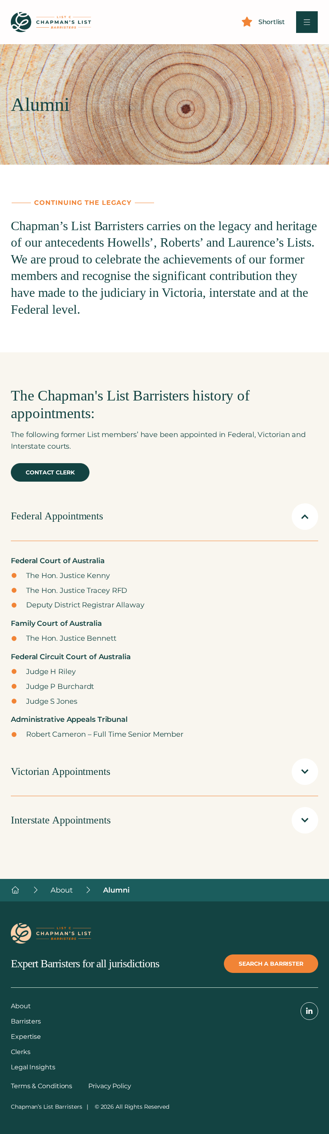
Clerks (20, 1052)
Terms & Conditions (41, 1086)
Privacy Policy (109, 1086)
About (21, 1006)
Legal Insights (33, 1067)
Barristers (26, 1021)
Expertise (26, 1036)
